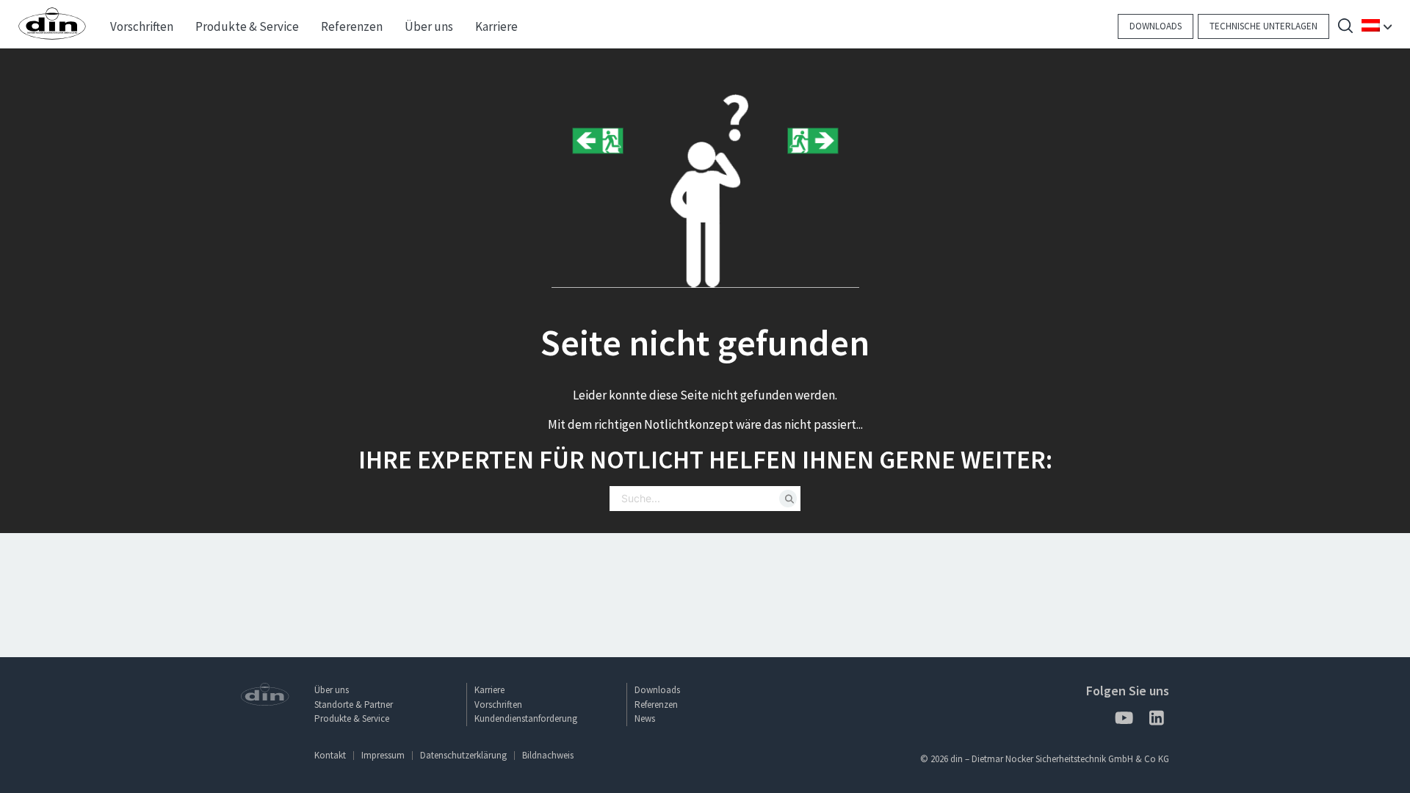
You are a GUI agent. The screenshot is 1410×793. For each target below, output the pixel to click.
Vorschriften (498, 704)
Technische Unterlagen (1263, 26)
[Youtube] (1123, 720)
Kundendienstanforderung (525, 718)
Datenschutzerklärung (463, 755)
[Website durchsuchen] (1345, 27)
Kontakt (330, 755)
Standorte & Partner (353, 704)
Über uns (331, 690)
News (644, 718)
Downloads (1155, 26)
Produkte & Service (351, 718)
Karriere (489, 690)
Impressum (383, 755)
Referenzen (656, 704)
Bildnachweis (548, 755)
